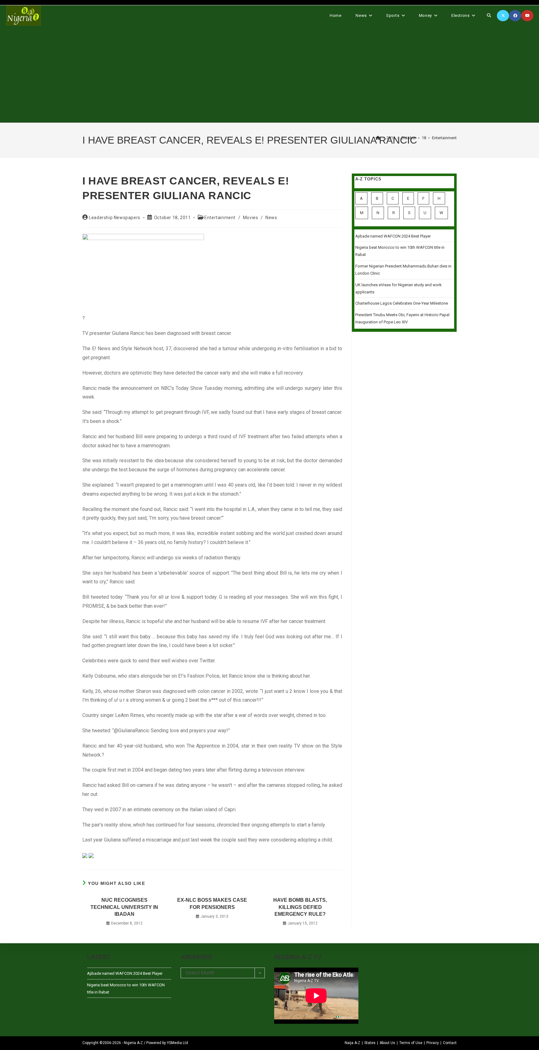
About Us (387, 1043)
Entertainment (444, 137)
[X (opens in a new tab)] (503, 15)
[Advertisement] (269, 74)
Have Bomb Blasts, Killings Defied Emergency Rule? (300, 907)
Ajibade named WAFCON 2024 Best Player (393, 236)
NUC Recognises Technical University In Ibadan (124, 907)
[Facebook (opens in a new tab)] (515, 15)
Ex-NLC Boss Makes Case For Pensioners (212, 903)
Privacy (432, 1043)
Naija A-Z (352, 1043)
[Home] (378, 137)
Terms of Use (410, 1043)
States (370, 1043)
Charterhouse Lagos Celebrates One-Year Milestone (401, 303)
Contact (450, 1043)
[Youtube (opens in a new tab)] (527, 15)
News (271, 217)
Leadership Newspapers (114, 217)
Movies (250, 217)
